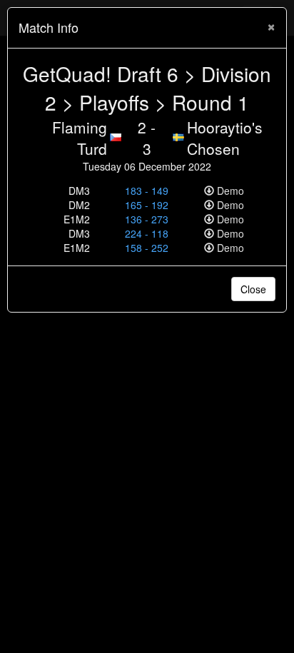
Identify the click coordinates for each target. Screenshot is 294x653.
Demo (229, 190)
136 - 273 (146, 219)
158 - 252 (146, 248)
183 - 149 (146, 190)
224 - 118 (146, 233)
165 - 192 (146, 205)
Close (253, 289)
